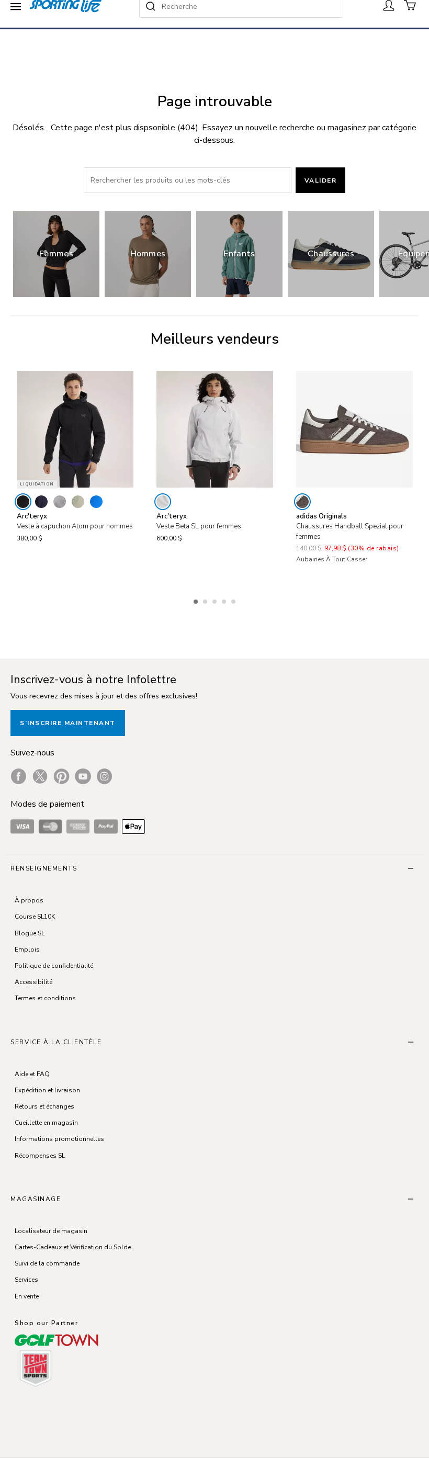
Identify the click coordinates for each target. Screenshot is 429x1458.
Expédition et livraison (47, 1090)
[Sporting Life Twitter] (40, 776)
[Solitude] (162, 501)
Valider (320, 180)
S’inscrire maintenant (68, 723)
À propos (29, 900)
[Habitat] (78, 501)
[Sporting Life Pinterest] (61, 776)
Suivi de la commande (47, 1263)
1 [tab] (197, 600)
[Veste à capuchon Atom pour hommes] (75, 429)
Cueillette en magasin (46, 1122)
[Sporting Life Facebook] (18, 776)
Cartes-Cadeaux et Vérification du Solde (73, 1247)
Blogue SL (29, 933)
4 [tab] (225, 600)
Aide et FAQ (32, 1074)
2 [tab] (206, 600)
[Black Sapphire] (41, 501)
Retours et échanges (44, 1106)
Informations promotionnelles (59, 1139)
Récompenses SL (40, 1155)
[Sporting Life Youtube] (83, 776)
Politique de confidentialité (54, 966)
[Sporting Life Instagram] (104, 776)
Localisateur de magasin (51, 1231)
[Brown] (302, 501)
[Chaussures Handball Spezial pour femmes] (354, 429)
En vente (27, 1296)
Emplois (27, 949)
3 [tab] (215, 600)
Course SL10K (35, 916)
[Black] (23, 501)
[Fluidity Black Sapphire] (96, 501)
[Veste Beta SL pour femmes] (214, 429)
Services (26, 1279)
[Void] (59, 501)
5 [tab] (234, 600)
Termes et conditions (45, 998)
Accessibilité (33, 982)
